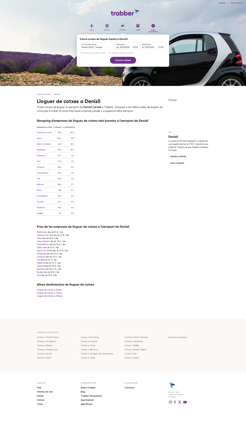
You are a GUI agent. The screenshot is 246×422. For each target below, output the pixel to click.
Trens (40, 404)
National (40, 184)
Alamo (39, 138)
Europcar (41, 167)
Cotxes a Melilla (132, 345)
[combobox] (97, 46)
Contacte (129, 387)
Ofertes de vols (45, 391)
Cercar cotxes (123, 60)
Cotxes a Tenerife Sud (47, 349)
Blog (83, 391)
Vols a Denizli (177, 163)
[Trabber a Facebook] (175, 403)
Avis (38, 161)
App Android (87, 400)
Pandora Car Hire (44, 132)
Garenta (40, 202)
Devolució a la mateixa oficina (94, 53)
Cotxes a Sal (130, 353)
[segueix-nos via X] (180, 403)
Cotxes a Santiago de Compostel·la (97, 353)
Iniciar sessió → (237, 3)
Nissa (39, 190)
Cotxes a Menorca (89, 349)
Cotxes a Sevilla (44, 353)
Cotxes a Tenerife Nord (48, 337)
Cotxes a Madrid (44, 345)
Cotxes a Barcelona (90, 337)
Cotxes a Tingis (88, 357)
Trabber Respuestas (91, 396)
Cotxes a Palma (44, 357)
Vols (39, 387)
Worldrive (41, 207)
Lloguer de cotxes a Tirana (49, 293)
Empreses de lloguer (177, 337)
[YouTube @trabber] (184, 403)
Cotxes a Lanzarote (134, 341)
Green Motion (42, 173)
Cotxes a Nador (132, 357)
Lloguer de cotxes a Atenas (49, 296)
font (169, 132)
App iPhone (86, 404)
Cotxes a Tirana (88, 345)
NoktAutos (41, 150)
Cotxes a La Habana (46, 341)
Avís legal (172, 397)
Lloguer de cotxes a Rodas (49, 289)
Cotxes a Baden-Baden (135, 349)
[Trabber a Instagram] (170, 403)
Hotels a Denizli (178, 156)
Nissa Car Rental (44, 144)
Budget (40, 213)
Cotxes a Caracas (89, 341)
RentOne (41, 269)
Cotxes (40, 400)
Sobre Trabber (88, 387)
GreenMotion (42, 196)
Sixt (38, 179)
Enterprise (41, 155)
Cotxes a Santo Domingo (136, 337)
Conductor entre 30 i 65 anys (122, 53)
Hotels (40, 396)
